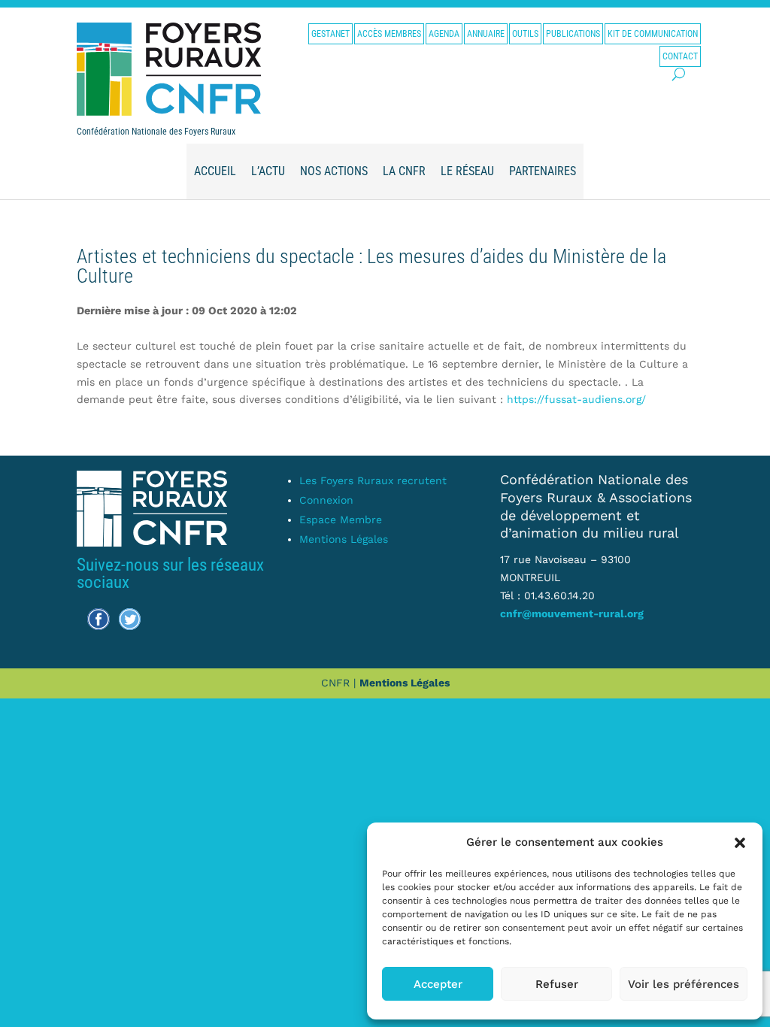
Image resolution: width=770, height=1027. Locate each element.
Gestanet (330, 34)
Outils (525, 34)
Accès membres (389, 34)
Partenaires (542, 171)
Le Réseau (467, 171)
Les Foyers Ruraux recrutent (373, 480)
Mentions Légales (343, 539)
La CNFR (404, 171)
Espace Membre (340, 520)
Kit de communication (653, 34)
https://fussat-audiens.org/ (576, 399)
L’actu (268, 171)
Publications (573, 34)
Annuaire (486, 34)
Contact (680, 56)
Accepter (438, 984)
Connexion (326, 500)
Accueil (215, 171)
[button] (739, 842)
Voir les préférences (683, 984)
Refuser (556, 984)
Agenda (444, 34)
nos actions (334, 171)
